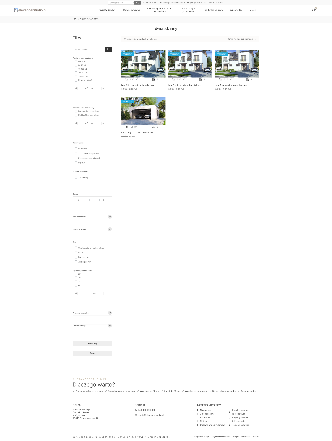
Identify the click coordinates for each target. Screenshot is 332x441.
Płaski (80, 252)
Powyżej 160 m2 (85, 80)
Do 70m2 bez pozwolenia (88, 115)
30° (79, 277)
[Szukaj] (137, 3)
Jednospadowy (84, 261)
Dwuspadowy (83, 257)
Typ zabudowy (79, 326)
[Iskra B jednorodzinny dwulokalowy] (190, 64)
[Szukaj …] (312, 10)
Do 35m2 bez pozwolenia (88, 111)
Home (75, 19)
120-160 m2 (83, 76)
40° (79, 285)
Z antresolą (83, 177)
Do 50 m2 (82, 61)
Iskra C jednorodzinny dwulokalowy (137, 85)
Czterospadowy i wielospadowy (91, 248)
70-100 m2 (82, 69)
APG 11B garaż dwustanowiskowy (137, 133)
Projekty (82, 19)
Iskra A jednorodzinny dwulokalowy (231, 85)
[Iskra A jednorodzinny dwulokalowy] (237, 64)
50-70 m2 (82, 65)
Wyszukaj (92, 343)
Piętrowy (81, 162)
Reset (92, 353)
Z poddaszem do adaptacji (89, 158)
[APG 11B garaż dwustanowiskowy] (143, 111)
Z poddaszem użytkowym (88, 153)
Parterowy (82, 148)
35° (79, 281)
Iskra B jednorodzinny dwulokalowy (184, 85)
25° (79, 274)
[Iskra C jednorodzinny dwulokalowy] (143, 64)
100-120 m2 (83, 72)
